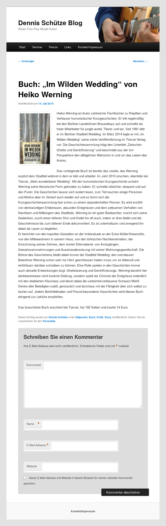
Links (67, 47)
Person (53, 47)
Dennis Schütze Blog (50, 22)
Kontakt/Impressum (90, 47)
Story (108, 317)
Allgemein (81, 317)
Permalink (49, 321)
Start (22, 47)
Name (33, 423)
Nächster (140, 61)
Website (32, 466)
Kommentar (34, 365)
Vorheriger (26, 61)
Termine (37, 47)
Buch (92, 317)
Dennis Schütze (58, 317)
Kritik (100, 317)
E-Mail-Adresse (38, 445)
